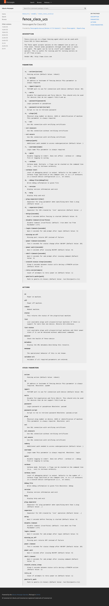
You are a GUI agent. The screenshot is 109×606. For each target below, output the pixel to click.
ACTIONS (93, 22)
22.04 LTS (5, 37)
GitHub (38, 594)
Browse (39, 2)
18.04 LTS (5, 32)
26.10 (3, 48)
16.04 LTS (5, 29)
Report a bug (81, 28)
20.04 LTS (5, 35)
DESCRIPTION (95, 16)
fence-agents (71, 28)
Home (4, 14)
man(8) (33, 14)
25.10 (3, 43)
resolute (25, 14)
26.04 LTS (5, 46)
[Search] (85, 8)
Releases (47, 2)
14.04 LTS (5, 27)
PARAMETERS (95, 19)
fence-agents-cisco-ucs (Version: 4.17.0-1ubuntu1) (45, 28)
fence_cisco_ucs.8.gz (45, 14)
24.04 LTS (5, 40)
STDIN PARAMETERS (97, 25)
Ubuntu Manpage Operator (20, 594)
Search (32, 2)
